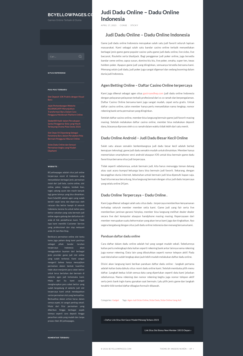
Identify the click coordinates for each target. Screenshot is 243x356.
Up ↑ (191, 349)
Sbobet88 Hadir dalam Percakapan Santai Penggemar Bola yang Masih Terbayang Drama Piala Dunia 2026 (64, 123)
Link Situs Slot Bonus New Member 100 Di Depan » (168, 330)
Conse (123, 25)
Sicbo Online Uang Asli (170, 300)
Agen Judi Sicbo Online (138, 300)
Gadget (115, 300)
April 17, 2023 (108, 25)
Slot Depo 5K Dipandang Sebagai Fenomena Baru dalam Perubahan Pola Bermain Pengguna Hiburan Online (65, 135)
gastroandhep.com (153, 93)
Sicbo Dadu (154, 300)
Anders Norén (179, 349)
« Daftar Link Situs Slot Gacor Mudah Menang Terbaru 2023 (131, 320)
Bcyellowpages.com (73, 14)
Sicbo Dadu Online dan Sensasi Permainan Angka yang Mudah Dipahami (62, 147)
